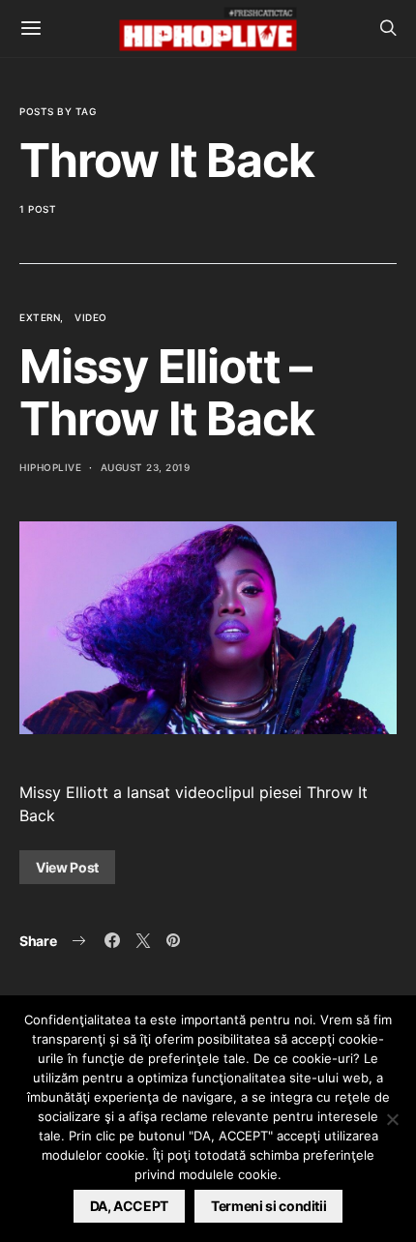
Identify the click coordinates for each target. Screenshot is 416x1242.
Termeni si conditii (268, 1206)
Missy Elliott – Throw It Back (166, 392)
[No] (391, 1119)
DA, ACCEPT (129, 1206)
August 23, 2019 (146, 467)
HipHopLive (50, 467)
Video (90, 317)
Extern (39, 317)
